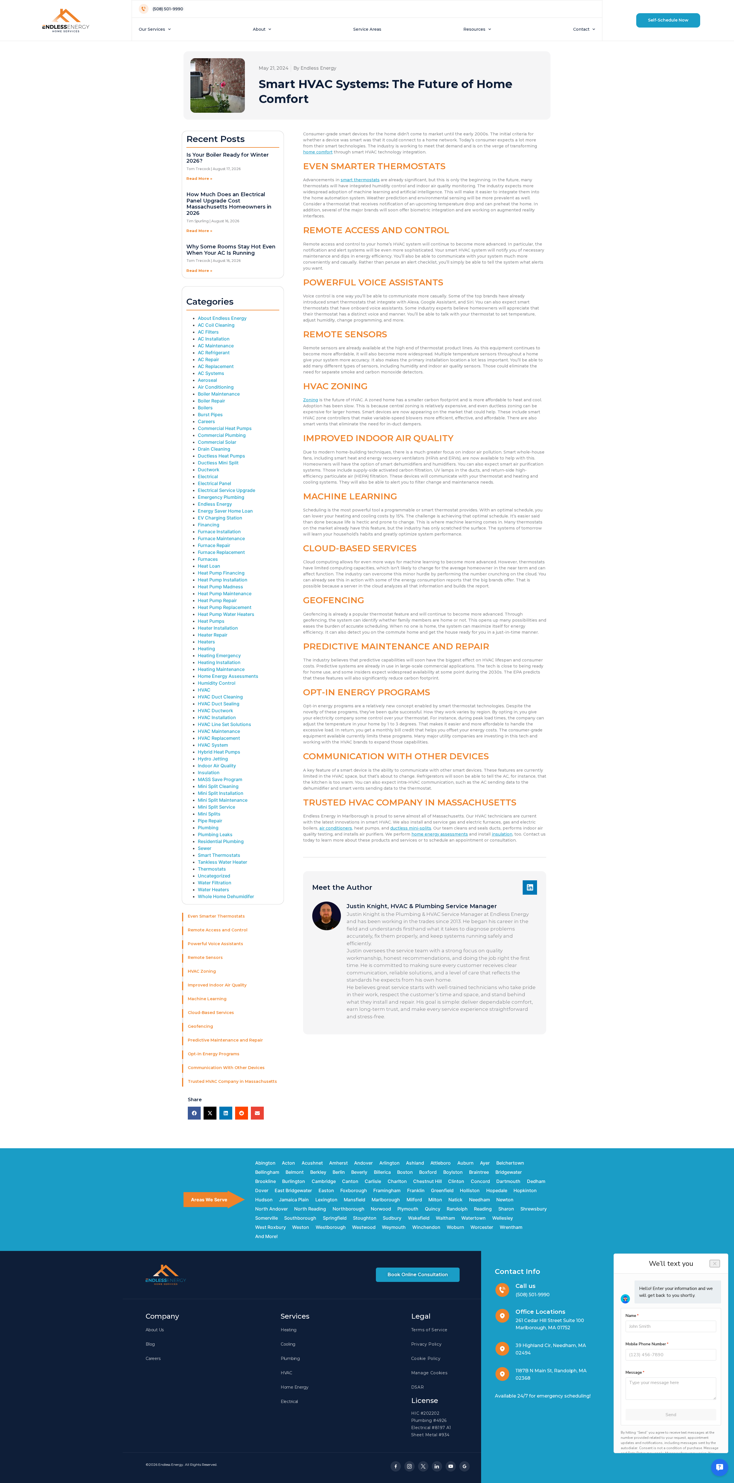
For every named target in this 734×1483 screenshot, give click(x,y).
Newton (505, 1199)
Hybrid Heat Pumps (219, 752)
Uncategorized (214, 876)
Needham (479, 1199)
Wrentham (511, 1227)
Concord (480, 1181)
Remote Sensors (205, 957)
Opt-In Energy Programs (213, 1053)
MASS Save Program (220, 779)
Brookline (265, 1181)
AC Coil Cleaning (216, 325)
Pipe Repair (210, 821)
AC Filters (208, 332)
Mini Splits (209, 814)
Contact (581, 29)
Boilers (205, 407)
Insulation (209, 772)
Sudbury (392, 1218)
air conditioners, (336, 828)
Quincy (432, 1209)
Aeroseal (207, 380)
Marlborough (386, 1199)
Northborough (348, 1209)
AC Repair (208, 359)
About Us (155, 1329)
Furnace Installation (219, 531)
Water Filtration (214, 882)
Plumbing (208, 827)
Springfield (335, 1218)
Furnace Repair (214, 545)
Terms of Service (429, 1329)
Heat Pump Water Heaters (226, 614)
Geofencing (200, 1026)
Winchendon (426, 1227)
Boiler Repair (211, 401)
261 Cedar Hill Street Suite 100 (550, 1320)
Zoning (310, 399)
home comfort (318, 152)
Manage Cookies (429, 1372)
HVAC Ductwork (215, 710)
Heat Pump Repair (217, 600)
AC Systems (211, 373)
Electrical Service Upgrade (226, 490)
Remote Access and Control (217, 930)
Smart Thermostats (219, 855)
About (259, 29)
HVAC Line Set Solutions (224, 724)
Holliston (470, 1190)
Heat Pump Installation (222, 580)
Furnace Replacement (221, 552)
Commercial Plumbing (222, 435)
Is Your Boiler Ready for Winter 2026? (227, 158)
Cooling (288, 1344)
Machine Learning (207, 998)
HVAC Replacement (219, 738)
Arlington (389, 1163)
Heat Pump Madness (220, 586)
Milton (435, 1199)
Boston (405, 1172)
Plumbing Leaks (215, 834)
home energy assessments (439, 834)
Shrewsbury (533, 1209)
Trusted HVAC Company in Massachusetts (232, 1081)
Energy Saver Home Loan (225, 511)
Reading (483, 1209)
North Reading (310, 1209)
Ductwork (208, 469)
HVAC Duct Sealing (218, 704)
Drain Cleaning (214, 449)
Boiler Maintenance (219, 394)
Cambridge (324, 1181)
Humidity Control (216, 683)
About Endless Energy (222, 318)
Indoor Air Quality (217, 765)
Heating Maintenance (221, 669)
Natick (455, 1199)
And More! (266, 1236)
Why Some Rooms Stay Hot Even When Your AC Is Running (231, 250)
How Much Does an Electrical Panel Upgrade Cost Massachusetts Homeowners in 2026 (229, 203)
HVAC (204, 690)
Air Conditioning (216, 387)
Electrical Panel (214, 483)
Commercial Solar (217, 442)
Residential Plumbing (221, 841)
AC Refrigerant (214, 352)
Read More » (199, 178)
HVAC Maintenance (219, 731)
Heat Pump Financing (221, 573)
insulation (502, 834)
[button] (668, 20)
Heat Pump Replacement (224, 607)
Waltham (445, 1218)
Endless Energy (215, 504)
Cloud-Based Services (211, 1012)
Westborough (331, 1227)
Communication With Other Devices (226, 1067)
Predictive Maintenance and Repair (225, 1040)
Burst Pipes (210, 414)
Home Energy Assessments (228, 676)
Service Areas (367, 29)
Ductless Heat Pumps (221, 456)
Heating (206, 648)
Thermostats (212, 869)
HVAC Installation (217, 717)
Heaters (206, 642)
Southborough (300, 1218)
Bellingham (267, 1172)
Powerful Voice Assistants (215, 943)
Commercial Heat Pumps (225, 428)
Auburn (465, 1163)
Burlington (293, 1181)
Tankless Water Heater (222, 862)
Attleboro (440, 1163)
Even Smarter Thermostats (216, 916)
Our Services (152, 29)
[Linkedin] (530, 887)
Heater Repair (212, 635)
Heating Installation (219, 662)
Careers (206, 421)
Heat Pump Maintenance (224, 593)
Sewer (204, 848)
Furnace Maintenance (221, 538)
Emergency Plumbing (221, 497)
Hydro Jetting (213, 759)
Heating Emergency (219, 655)
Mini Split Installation (220, 793)
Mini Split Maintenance (222, 800)
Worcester (482, 1227)
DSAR (417, 1387)
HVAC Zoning (202, 971)
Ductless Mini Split (218, 463)
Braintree (479, 1172)
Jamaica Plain (294, 1199)
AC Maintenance (216, 346)
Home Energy (295, 1387)
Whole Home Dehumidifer (226, 896)
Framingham (387, 1190)
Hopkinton (525, 1190)
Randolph (457, 1209)
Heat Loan (209, 566)
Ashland (415, 1163)
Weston (300, 1227)
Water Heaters (213, 889)
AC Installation (214, 339)
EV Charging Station (220, 518)
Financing (208, 525)
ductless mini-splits (410, 828)
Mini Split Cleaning (218, 786)
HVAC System (213, 745)
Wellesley (502, 1218)
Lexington (326, 1199)
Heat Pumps (211, 621)
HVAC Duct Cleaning (220, 697)
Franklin (416, 1190)
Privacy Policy (426, 1344)
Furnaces (208, 559)
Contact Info (517, 1271)
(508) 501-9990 (533, 1294)
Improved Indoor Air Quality (217, 985)
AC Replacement (216, 366)
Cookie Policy (426, 1358)
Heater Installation (218, 628)
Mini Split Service (216, 807)
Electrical (208, 476)
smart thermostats (360, 179)
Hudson (264, 1199)
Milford (414, 1199)
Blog (150, 1344)
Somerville (266, 1218)
